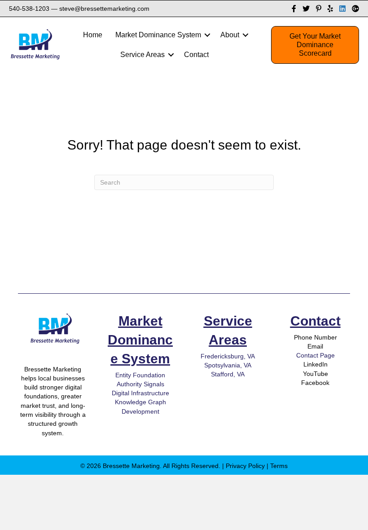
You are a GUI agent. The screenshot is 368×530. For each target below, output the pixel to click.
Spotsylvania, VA (227, 365)
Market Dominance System (140, 340)
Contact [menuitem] (196, 54)
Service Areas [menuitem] (142, 54)
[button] (207, 35)
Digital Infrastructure (140, 393)
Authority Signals (140, 384)
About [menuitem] (229, 35)
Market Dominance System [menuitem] (158, 35)
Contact (315, 321)
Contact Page (315, 355)
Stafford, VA (228, 374)
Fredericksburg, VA (228, 356)
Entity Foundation (140, 375)
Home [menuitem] (92, 35)
